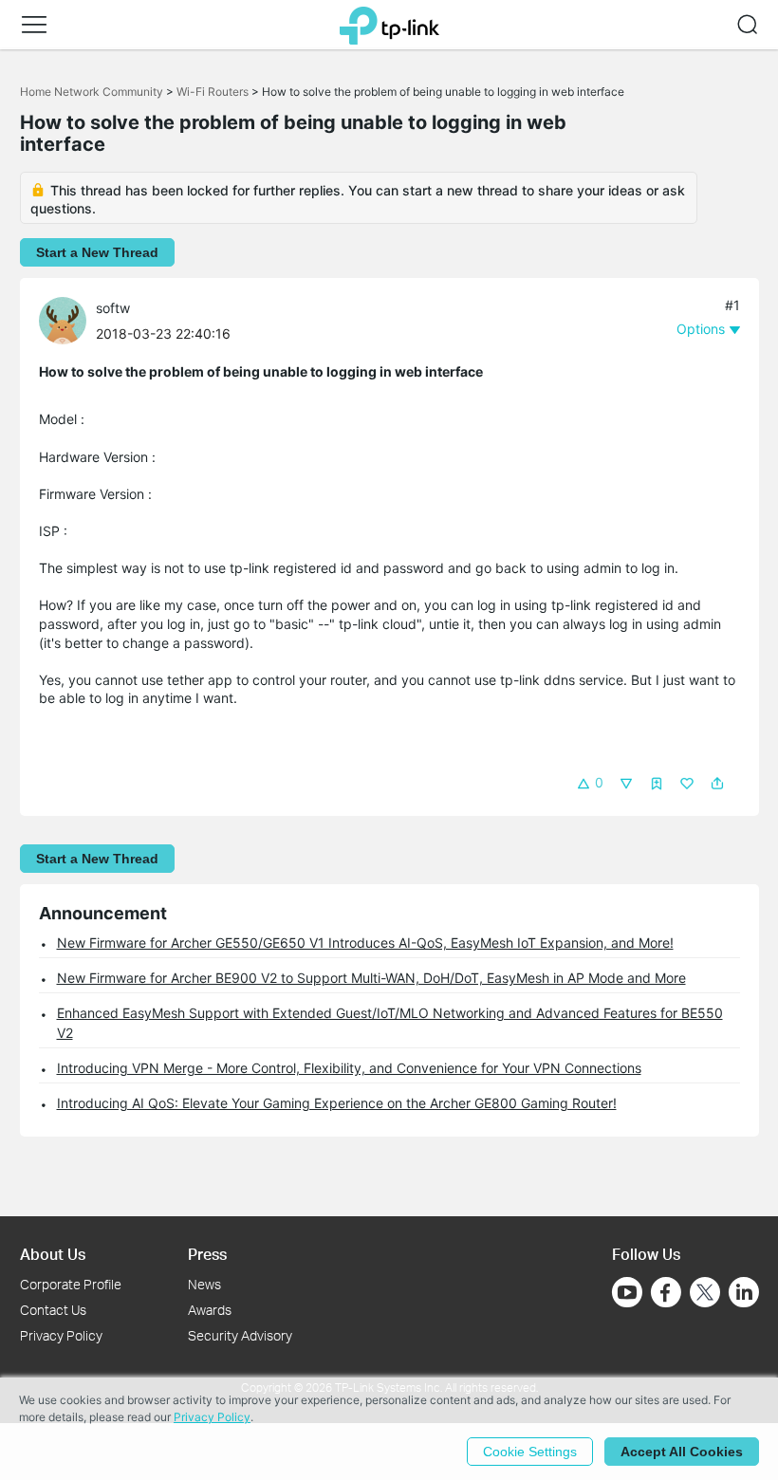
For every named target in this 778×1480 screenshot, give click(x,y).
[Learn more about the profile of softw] (67, 319)
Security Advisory (240, 1335)
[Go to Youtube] (627, 1292)
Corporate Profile (70, 1284)
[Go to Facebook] (666, 1292)
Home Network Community (91, 91)
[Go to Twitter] (705, 1294)
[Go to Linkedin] (744, 1292)
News (204, 1284)
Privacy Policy (61, 1335)
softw (113, 308)
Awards (210, 1310)
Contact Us (53, 1310)
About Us (52, 1254)
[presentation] (62, 320)
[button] (34, 24)
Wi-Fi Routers (213, 91)
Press (207, 1254)
